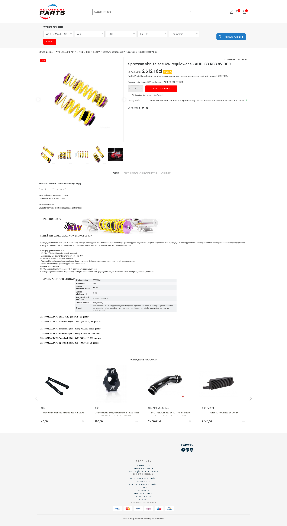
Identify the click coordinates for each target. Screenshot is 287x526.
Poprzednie (230, 59)
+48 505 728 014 (233, 36)
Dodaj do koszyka (161, 89)
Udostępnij (139, 108)
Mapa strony (143, 496)
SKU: (43, 408)
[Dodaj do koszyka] (83, 421)
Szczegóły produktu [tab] (140, 173)
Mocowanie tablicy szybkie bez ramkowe (63, 412)
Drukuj (159, 95)
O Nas (143, 487)
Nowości (143, 490)
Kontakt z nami (143, 493)
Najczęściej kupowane (143, 471)
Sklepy (143, 499)
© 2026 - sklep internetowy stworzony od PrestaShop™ (143, 519)
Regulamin (143, 481)
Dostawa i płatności (143, 479)
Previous (38, 99)
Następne (242, 59)
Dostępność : (134, 101)
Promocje (143, 465)
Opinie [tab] (166, 173)
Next (124, 99)
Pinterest (147, 108)
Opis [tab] (116, 173)
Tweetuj (143, 108)
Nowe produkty (143, 468)
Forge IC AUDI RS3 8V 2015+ (224, 412)
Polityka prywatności (143, 484)
